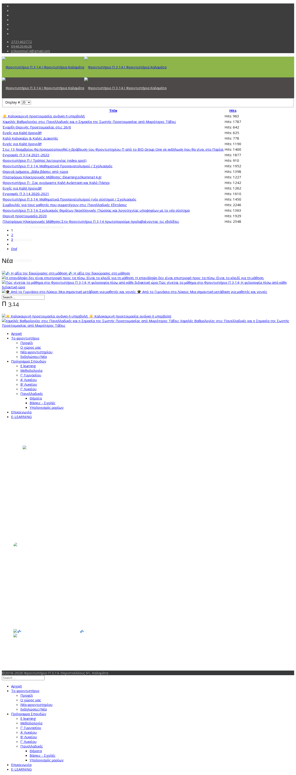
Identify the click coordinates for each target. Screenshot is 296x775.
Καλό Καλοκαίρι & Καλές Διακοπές (30, 138)
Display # (13, 102)
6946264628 (21, 46)
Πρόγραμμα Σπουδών (28, 361)
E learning (28, 185)
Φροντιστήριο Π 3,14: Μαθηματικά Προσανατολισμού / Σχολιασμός (58, 166)
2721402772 (21, 41)
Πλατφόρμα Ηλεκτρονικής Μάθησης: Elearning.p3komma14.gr (52, 177)
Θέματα (36, 398)
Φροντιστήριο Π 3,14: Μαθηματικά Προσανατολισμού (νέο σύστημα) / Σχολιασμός (69, 199)
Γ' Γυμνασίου (30, 375)
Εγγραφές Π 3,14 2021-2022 (26, 155)
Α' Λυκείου (28, 379)
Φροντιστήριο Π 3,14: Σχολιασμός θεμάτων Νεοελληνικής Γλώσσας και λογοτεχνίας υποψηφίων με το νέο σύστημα (96, 210)
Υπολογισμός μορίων (47, 226)
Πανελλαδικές (31, 212)
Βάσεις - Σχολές (43, 402)
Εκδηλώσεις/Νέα (33, 356)
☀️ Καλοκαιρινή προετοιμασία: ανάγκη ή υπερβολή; (44, 116)
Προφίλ (26, 342)
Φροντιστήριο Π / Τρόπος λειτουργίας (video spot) (44, 160)
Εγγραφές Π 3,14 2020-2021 (26, 193)
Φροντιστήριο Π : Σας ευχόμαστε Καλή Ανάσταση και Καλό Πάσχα (56, 182)
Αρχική (16, 112)
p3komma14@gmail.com (30, 51)
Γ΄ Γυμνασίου (33, 660)
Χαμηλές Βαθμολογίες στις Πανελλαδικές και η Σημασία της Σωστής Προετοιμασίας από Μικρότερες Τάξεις (89, 121)
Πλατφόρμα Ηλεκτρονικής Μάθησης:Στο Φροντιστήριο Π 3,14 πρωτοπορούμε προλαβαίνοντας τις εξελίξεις (91, 221)
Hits (233, 110)
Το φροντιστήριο (25, 338)
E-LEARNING (21, 260)
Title (113, 110)
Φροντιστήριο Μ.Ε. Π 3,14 (74, 644)
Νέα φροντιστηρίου (36, 352)
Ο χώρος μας (30, 347)
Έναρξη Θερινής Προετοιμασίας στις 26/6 (37, 127)
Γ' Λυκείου (28, 389)
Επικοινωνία (21, 239)
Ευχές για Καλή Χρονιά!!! (22, 132)
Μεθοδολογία (31, 370)
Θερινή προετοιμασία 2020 (25, 216)
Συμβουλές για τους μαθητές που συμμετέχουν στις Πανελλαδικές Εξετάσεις (65, 204)
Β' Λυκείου (28, 384)
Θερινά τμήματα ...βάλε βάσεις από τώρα (35, 171)
